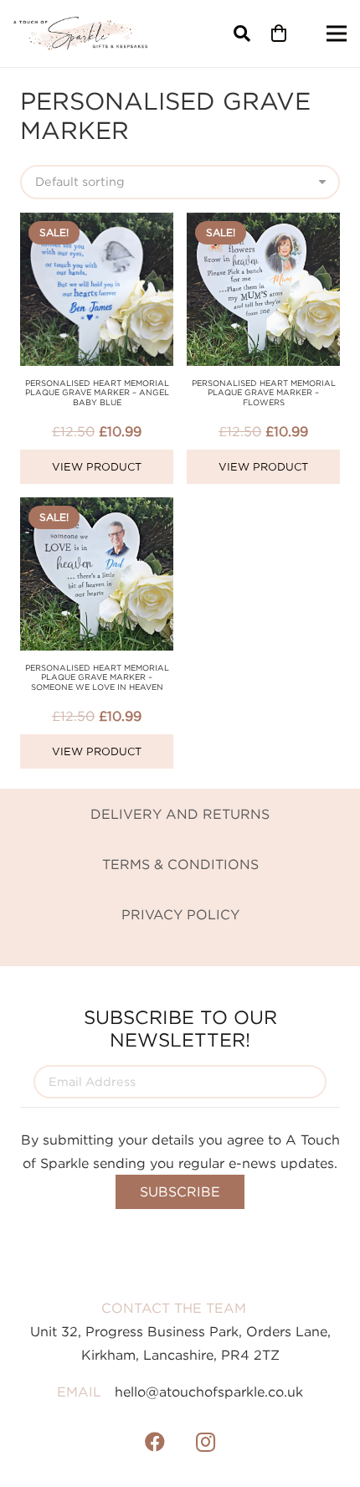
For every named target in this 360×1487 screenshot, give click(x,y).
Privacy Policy (180, 914)
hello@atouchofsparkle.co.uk (209, 1391)
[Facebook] (155, 1442)
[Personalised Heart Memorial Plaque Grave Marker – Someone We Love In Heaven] (96, 509)
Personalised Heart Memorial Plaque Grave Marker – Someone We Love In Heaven (97, 677)
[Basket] (278, 33)
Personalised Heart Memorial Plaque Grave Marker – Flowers (264, 392)
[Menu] (336, 33)
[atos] (80, 33)
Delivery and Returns (180, 813)
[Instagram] (205, 1442)
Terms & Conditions (180, 864)
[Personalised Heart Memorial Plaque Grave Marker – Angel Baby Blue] (96, 224)
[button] (242, 33)
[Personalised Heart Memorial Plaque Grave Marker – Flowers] (263, 224)
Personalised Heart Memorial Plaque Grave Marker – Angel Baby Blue (97, 392)
